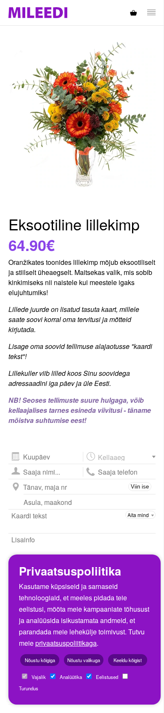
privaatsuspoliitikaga (66, 643)
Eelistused (106, 676)
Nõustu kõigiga (40, 660)
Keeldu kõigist (128, 660)
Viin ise (140, 486)
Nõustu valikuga (83, 660)
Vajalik (38, 676)
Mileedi (37, 12)
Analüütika (70, 676)
